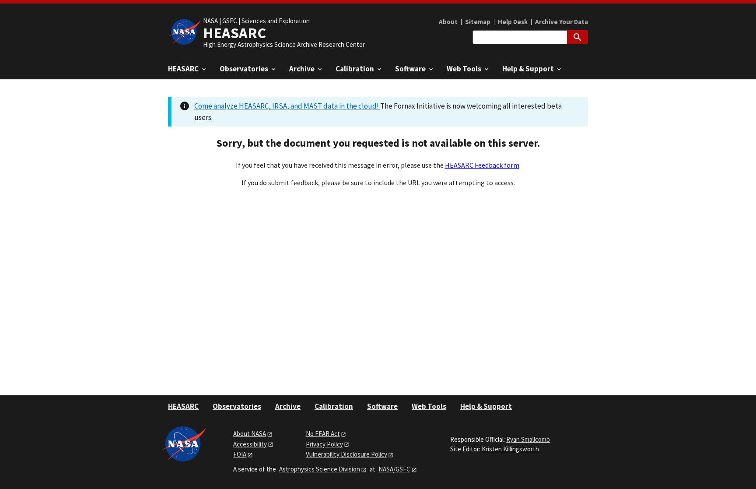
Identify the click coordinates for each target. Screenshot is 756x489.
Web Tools (429, 406)
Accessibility (250, 444)
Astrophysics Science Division (319, 469)
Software (382, 406)
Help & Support (486, 406)
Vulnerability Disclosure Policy (346, 454)
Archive (288, 406)
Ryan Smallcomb (528, 439)
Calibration (334, 406)
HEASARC (183, 406)
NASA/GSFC (394, 469)
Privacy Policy (324, 444)
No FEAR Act (323, 433)
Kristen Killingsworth (510, 449)
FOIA (239, 454)
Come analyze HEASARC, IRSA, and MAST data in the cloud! (287, 106)
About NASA (249, 433)
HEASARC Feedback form (482, 165)
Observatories (237, 406)
